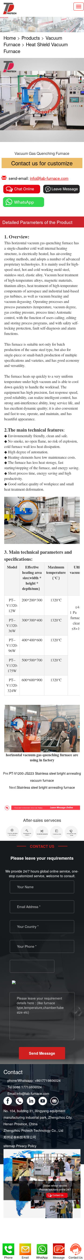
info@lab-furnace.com (49, 178)
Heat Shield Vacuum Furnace (36, 47)
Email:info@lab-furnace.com (28, 1093)
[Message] (58, 1248)
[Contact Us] (75, 1248)
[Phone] (8, 1248)
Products (30, 37)
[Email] (25, 1248)
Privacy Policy (26, 1145)
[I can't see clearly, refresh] (32, 982)
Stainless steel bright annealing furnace (46, 787)
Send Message (42, 1053)
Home (10, 37)
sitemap (9, 1145)
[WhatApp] (42, 1248)
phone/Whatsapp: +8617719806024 (34, 1080)
